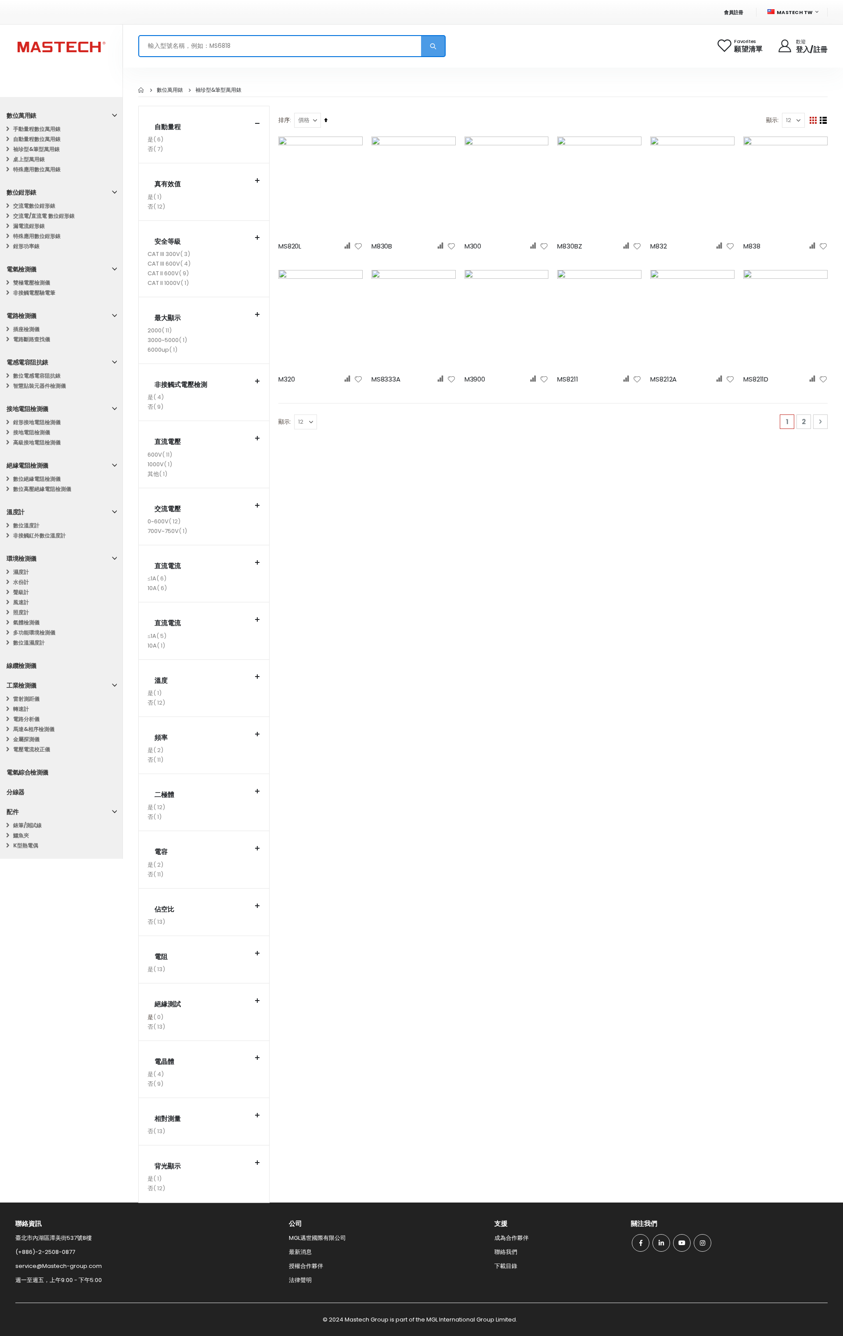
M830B (381, 246)
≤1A (158, 579)
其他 (158, 474)
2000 (161, 331)
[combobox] (292, 46)
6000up (164, 350)
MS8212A (663, 379)
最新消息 (300, 1252)
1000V (161, 465)
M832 (658, 246)
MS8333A (385, 379)
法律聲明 (300, 1280)
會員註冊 (734, 12)
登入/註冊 (812, 49)
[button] (358, 246)
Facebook (640, 1243)
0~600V (165, 522)
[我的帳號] (785, 46)
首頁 (141, 90)
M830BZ (569, 246)
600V (161, 455)
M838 (751, 246)
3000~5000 (168, 340)
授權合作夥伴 (306, 1266)
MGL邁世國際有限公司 (317, 1238)
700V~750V (168, 531)
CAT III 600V (170, 264)
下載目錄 (505, 1266)
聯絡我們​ (505, 1252)
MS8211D (755, 379)
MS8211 (567, 379)
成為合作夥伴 (511, 1238)
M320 (286, 379)
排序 (284, 120)
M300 (473, 246)
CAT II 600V (169, 274)
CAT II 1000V (169, 283)
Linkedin (661, 1243)
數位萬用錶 (170, 90)
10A (158, 588)
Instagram (702, 1243)
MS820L (289, 246)
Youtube (682, 1243)
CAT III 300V (170, 254)
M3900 (475, 379)
